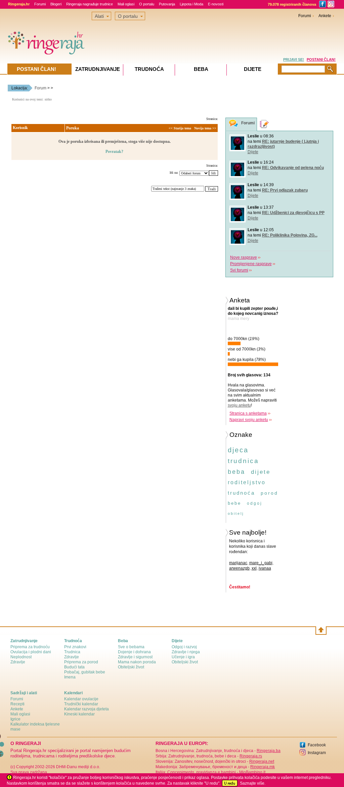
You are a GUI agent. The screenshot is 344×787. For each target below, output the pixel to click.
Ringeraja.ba (269, 750)
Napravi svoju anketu (248, 419)
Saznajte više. (252, 783)
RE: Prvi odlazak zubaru (285, 190)
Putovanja (167, 4)
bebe (234, 503)
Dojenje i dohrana (134, 652)
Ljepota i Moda (191, 4)
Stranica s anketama (248, 413)
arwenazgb (239, 568)
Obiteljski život (131, 667)
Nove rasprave (243, 257)
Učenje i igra (183, 657)
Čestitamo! (239, 587)
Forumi (40, 4)
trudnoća (241, 493)
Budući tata (74, 667)
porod (269, 493)
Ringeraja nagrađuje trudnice (89, 4)
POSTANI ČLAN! (321, 59)
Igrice (15, 719)
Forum (40, 88)
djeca (238, 450)
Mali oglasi (126, 4)
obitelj (236, 513)
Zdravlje (17, 662)
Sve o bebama (131, 647)
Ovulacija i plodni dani (30, 652)
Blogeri (55, 4)
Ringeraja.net (261, 761)
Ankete (324, 15)
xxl (254, 568)
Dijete (253, 152)
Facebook (317, 745)
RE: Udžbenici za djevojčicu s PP (293, 212)
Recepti (17, 704)
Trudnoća (149, 69)
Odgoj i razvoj (184, 647)
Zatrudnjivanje (97, 69)
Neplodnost (21, 657)
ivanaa (265, 568)
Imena (70, 677)
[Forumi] (233, 124)
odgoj (254, 503)
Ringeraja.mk (262, 766)
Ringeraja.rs (251, 756)
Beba (201, 69)
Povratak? (114, 151)
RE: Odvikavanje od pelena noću (293, 167)
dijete (260, 472)
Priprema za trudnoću (30, 647)
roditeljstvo (247, 482)
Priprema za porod (81, 662)
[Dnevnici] (264, 124)
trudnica (243, 460)
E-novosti (215, 4)
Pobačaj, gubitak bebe (84, 672)
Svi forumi (239, 270)
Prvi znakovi (75, 647)
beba (236, 471)
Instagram (317, 752)
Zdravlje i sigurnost (135, 657)
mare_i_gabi (260, 563)
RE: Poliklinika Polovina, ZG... (289, 235)
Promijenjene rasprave (251, 263)
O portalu (146, 4)
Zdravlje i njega (186, 652)
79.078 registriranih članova (292, 4)
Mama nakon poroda (137, 662)
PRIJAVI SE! (293, 59)
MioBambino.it (252, 772)
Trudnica (72, 652)
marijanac (238, 563)
